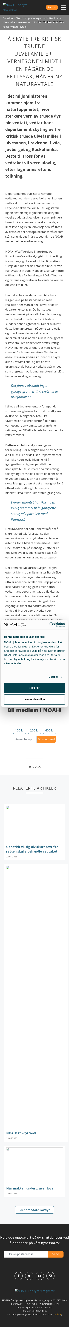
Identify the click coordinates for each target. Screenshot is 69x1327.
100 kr (19, 730)
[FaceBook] (19, 1276)
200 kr (34, 730)
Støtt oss (52, 7)
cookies (57, 1314)
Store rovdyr (23, 18)
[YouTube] (40, 1276)
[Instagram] (50, 1276)
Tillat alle (34, 688)
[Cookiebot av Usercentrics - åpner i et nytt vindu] (49, 624)
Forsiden (8, 18)
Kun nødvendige (34, 699)
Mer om (34, 1210)
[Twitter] (29, 1276)
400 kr (49, 730)
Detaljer (53, 676)
